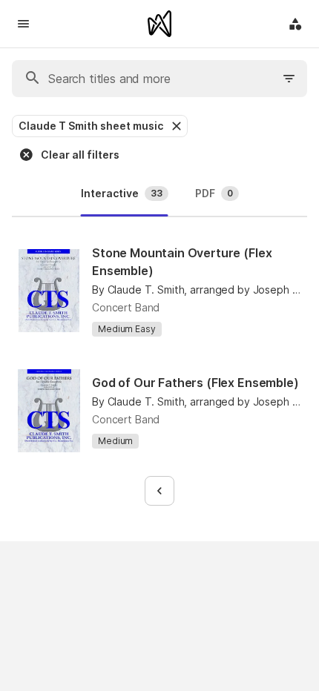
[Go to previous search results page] (159, 491)
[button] (175, 126)
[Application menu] (295, 24)
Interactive (121, 193)
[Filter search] (289, 78)
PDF (214, 193)
